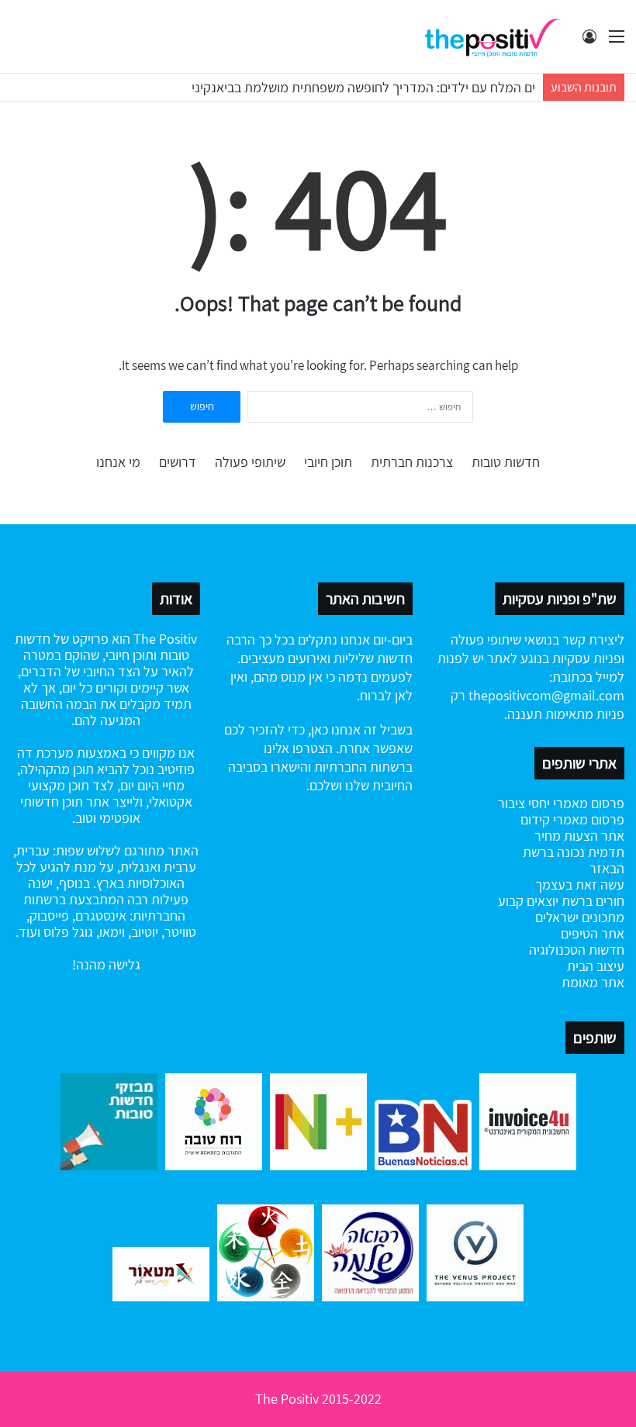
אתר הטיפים (592, 933)
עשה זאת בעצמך (579, 884)
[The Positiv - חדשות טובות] (496, 36)
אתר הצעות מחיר (579, 836)
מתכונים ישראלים (579, 917)
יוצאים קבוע (528, 901)
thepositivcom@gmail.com (546, 695)
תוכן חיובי (328, 462)
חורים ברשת (591, 901)
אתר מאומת (593, 982)
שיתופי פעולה (250, 462)
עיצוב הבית (595, 966)
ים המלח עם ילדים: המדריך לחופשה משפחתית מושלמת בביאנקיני (363, 87)
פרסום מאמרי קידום (572, 819)
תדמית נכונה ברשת (573, 852)
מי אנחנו (118, 462)
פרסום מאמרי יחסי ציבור (561, 803)
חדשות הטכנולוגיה (576, 950)
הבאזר (606, 868)
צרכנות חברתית (412, 462)
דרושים (177, 462)
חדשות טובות (506, 462)
